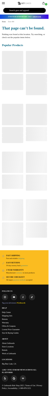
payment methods (19, 280)
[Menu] (6, 3)
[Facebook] (23, 297)
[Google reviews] (14, 378)
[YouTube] (14, 297)
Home (4, 22)
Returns (5, 319)
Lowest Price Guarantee (11, 330)
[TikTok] (32, 297)
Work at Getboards (9, 354)
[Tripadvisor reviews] (23, 378)
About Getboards (8, 343)
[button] (44, 3)
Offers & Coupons (9, 326)
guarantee (24, 265)
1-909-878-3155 (25, 388)
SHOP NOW (37, 16)
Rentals (4, 350)
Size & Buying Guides (10, 333)
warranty (19, 273)
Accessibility (12, 388)
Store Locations (8, 347)
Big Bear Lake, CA (9, 364)
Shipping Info (7, 316)
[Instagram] (5, 297)
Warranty (5, 323)
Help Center (6, 312)
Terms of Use (30, 385)
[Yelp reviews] (5, 378)
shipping (21, 258)
